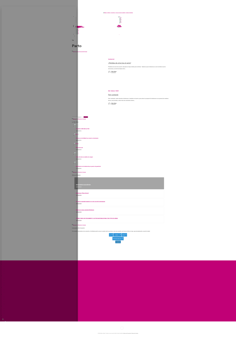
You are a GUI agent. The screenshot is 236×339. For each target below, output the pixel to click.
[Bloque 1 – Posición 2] (79, 119)
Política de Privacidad (127, 333)
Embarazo (113, 90)
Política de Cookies (134, 333)
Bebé (109, 90)
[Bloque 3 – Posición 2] (79, 225)
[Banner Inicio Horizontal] (79, 51)
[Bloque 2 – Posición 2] (79, 172)
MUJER (117, 90)
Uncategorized (111, 59)
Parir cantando (113, 95)
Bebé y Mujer (114, 71)
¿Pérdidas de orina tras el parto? (119, 63)
